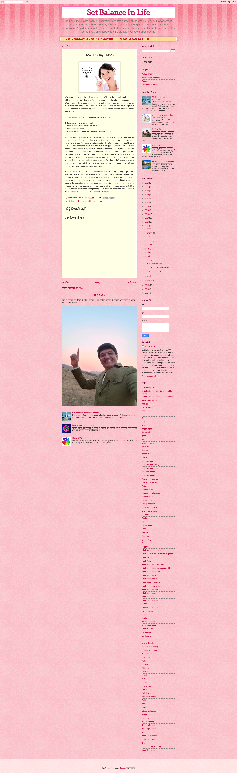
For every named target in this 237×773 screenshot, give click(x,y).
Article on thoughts (149, 486)
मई (148, 253)
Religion (145, 689)
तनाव (143, 411)
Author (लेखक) (147, 74)
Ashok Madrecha (151, 347)
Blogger (123, 768)
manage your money (150, 650)
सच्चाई (144, 436)
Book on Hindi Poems (150, 507)
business (145, 515)
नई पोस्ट (66, 282)
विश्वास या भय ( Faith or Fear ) (83, 425)
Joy (143, 614)
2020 (147, 206)
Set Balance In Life (118, 12)
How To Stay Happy (155, 263)
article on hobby (148, 472)
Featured (145, 532)
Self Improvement (149, 697)
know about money (149, 625)
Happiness (97, 201)
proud (144, 675)
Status (144, 707)
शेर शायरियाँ (146, 433)
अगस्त (149, 241)
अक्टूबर (150, 233)
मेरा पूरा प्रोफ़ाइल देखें (149, 376)
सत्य (143, 440)
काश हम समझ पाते (148, 407)
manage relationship (150, 647)
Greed (144, 543)
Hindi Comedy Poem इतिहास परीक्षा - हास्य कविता (163, 116)
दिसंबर (149, 229)
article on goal (147, 461)
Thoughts (145, 732)
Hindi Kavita (147, 557)
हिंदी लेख (145, 450)
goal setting (146, 540)
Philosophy (146, 668)
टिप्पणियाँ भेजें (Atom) (76, 288)
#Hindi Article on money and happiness (157, 397)
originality (145, 664)
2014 (147, 285)
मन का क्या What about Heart (163, 161)
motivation (146, 657)
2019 (147, 210)
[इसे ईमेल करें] (104, 198)
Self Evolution (147, 693)
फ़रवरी (149, 276)
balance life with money (151, 493)
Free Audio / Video (149, 85)
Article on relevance (150, 479)
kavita (144, 618)
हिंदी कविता (145, 447)
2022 (147, 198)
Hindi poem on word (150, 593)
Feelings (145, 536)
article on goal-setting (150, 465)
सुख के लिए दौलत (148, 443)
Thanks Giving (148, 722)
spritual (145, 704)
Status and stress (149, 711)
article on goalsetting (150, 468)
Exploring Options (154, 271)
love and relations (149, 643)
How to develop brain (150, 607)
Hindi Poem (146, 561)
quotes (144, 679)
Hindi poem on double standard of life (157, 568)
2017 (147, 218)
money (145, 654)
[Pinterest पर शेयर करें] (114, 198)
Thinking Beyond (148, 725)
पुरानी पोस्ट (132, 282)
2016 (147, 222)
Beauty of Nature (149, 500)
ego (143, 522)
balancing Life (86, 201)
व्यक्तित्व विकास (147, 429)
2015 (147, 226)
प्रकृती (144, 425)
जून (148, 249)
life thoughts (147, 636)
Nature (144, 661)
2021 (147, 202)
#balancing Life (148, 387)
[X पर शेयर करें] (109, 198)
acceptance (146, 454)
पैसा (143, 418)
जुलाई (149, 245)
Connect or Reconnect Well (158, 267)
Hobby (144, 604)
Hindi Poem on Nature (151, 582)
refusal (144, 682)
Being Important (148, 504)
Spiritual (145, 700)
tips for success (148, 739)
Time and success (149, 736)
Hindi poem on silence (151, 586)
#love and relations (149, 400)
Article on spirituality (150, 482)
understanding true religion (152, 747)
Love (144, 640)
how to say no (147, 611)
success (145, 718)
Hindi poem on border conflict (153, 565)
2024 (147, 191)
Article (144, 457)
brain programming (149, 511)
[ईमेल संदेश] (100, 198)
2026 (147, 183)
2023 (147, 195)
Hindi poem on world (150, 597)
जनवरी (149, 280)
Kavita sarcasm (148, 622)
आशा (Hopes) (147, 404)
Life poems (146, 632)
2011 (147, 293)
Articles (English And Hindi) (134, 38)
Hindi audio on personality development (157, 554)
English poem (147, 525)
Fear (144, 529)
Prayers (145, 672)
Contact (145, 81)
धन (143, 415)
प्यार (143, 422)
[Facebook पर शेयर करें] (111, 198)
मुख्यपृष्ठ (98, 282)
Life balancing (147, 629)
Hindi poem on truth (150, 590)
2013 (147, 289)
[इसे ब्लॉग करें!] (107, 198)
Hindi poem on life (149, 575)
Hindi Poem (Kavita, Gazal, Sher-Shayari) (89, 38)
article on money (148, 475)
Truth (144, 743)
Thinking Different (149, 729)
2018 (147, 214)
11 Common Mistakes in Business (86, 413)
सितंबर (149, 237)
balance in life (74, 201)
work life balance (148, 750)
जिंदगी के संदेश (99, 295)
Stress (144, 715)
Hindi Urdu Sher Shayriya (152, 600)
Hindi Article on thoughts (151, 550)
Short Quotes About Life (151, 78)
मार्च (148, 260)
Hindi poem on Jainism (151, 572)
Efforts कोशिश (77, 438)
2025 (147, 187)
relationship (146, 686)
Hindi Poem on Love (150, 579)
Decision (145, 518)
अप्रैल (149, 256)
